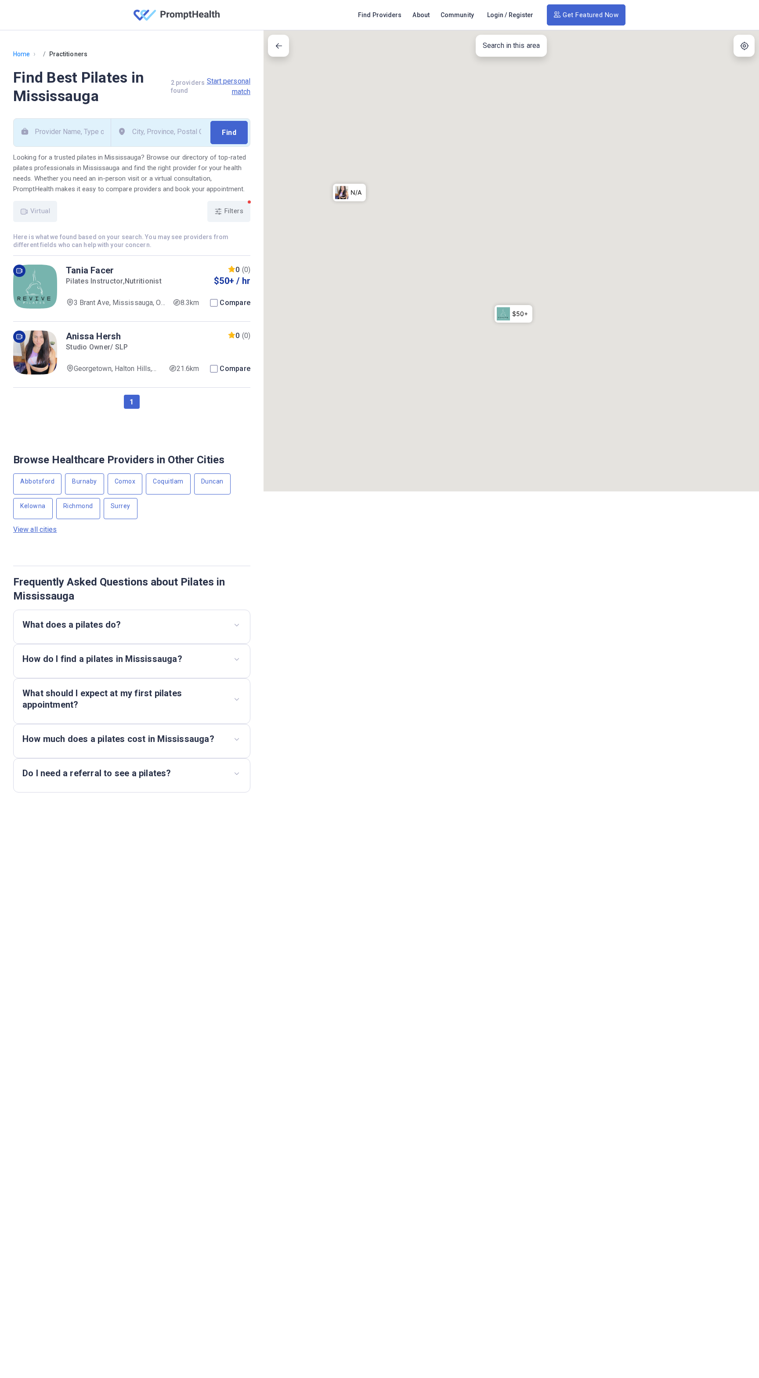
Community (457, 14)
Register (521, 14)
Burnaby (84, 481)
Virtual (39, 211)
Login (495, 14)
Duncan (212, 481)
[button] (513, 314)
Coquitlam (168, 481)
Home (21, 54)
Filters (232, 211)
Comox (125, 481)
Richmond (78, 505)
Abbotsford (37, 481)
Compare (235, 302)
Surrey (120, 505)
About (421, 14)
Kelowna (33, 505)
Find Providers (379, 14)
